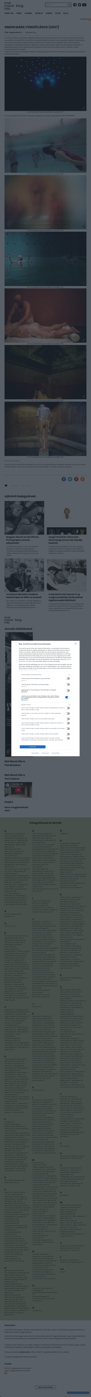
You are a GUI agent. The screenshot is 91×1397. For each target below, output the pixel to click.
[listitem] (45, 674)
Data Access (45, 753)
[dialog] (45, 698)
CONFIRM (32, 747)
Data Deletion (35, 753)
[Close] (76, 644)
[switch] (67, 678)
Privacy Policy (55, 753)
